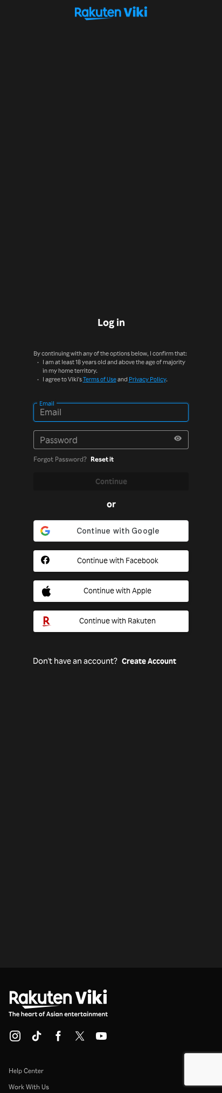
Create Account (149, 661)
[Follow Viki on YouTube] (101, 1039)
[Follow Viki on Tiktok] (36, 1039)
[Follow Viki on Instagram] (15, 1039)
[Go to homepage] (111, 13)
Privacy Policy (147, 379)
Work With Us (29, 1087)
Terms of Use (99, 379)
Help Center (26, 1071)
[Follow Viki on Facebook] (58, 1039)
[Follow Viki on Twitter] (79, 1039)
